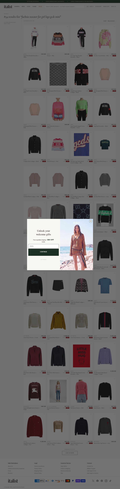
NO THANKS (43, 259)
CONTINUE (43, 251)
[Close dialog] (90, 221)
